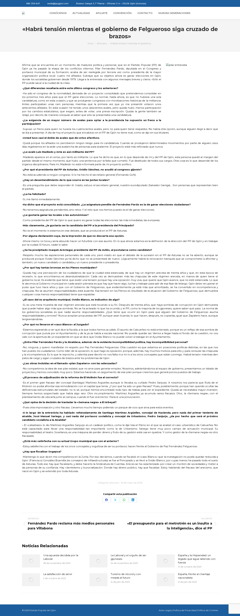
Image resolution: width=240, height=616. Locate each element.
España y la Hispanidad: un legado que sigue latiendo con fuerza (197, 559)
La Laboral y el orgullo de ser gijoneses (128, 557)
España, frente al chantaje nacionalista (194, 576)
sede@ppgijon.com (58, 3)
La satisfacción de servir (57, 574)
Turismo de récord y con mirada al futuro (126, 576)
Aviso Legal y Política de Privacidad (177, 610)
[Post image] (31, 560)
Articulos (114, 482)
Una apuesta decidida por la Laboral (60, 557)
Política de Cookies (207, 610)
